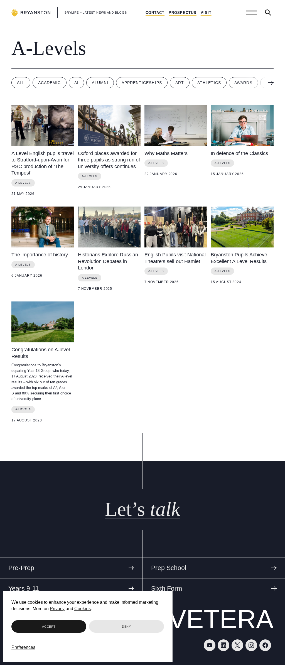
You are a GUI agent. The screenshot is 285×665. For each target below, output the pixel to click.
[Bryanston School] (30, 12)
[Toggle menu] (251, 12)
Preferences (23, 647)
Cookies (82, 608)
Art (179, 82)
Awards (243, 82)
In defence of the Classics (239, 153)
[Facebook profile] (265, 645)
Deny (126, 626)
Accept (49, 626)
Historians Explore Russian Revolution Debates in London (108, 261)
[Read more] (42, 125)
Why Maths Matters (166, 153)
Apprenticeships (142, 82)
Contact (155, 13)
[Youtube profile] (209, 645)
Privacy (57, 608)
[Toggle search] (268, 12)
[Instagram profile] (251, 645)
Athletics (209, 82)
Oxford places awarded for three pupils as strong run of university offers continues (109, 160)
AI (76, 82)
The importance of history (39, 254)
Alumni (100, 82)
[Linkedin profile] (223, 645)
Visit (206, 13)
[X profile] (237, 645)
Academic (49, 82)
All (21, 82)
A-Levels (23, 182)
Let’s (142, 509)
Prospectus (182, 13)
